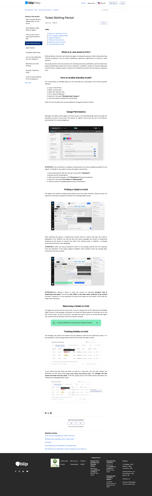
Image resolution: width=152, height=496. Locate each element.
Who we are (74, 461)
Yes (71, 423)
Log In (122, 3)
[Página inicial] (21, 466)
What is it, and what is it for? (57, 33)
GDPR (82, 464)
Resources (91, 3)
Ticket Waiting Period (33, 43)
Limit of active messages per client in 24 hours (60, 435)
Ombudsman (74, 464)
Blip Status (113, 3)
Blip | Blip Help (29, 10)
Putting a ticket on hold (56, 40)
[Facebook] (46, 413)
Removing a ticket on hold (56, 42)
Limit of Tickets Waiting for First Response (33, 78)
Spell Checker (30, 48)
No (80, 423)
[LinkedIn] (51, 413)
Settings (56, 10)
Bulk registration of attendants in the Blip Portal (60, 445)
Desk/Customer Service (45, 10)
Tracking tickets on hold (56, 44)
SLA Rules (48, 442)
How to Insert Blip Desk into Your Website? (33, 58)
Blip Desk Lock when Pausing (32, 65)
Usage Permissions (54, 38)
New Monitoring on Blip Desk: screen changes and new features (65, 449)
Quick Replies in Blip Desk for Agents (32, 29)
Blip (36, 10)
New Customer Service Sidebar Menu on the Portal (33, 21)
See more (28, 82)
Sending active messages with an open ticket (59, 439)
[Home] (32, 4)
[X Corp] (48, 413)
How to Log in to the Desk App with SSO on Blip (33, 36)
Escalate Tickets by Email (32, 71)
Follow (103, 23)
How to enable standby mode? (58, 35)
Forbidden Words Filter (33, 52)
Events (62, 464)
